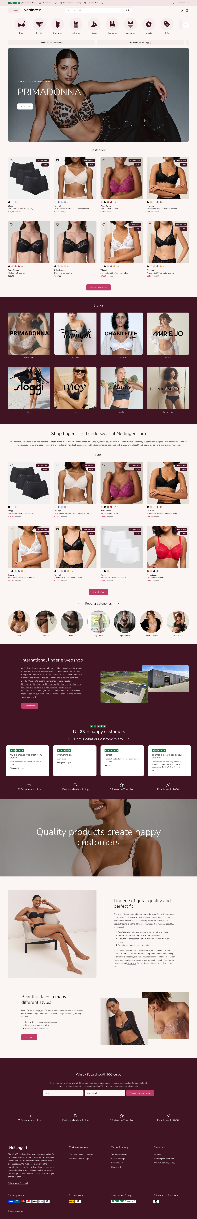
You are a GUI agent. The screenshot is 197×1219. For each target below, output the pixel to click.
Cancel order (116, 1167)
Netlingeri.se (38, 684)
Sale (98, 455)
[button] (98, 10)
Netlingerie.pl (75, 684)
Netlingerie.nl (27, 690)
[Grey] (65, 202)
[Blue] (58, 202)
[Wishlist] (181, 10)
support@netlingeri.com (163, 1158)
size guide (131, 963)
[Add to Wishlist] (11, 160)
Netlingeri (157, 1154)
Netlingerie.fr (52, 687)
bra (117, 956)
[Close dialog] (8, 1140)
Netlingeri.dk (26, 684)
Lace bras (29, 1037)
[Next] (186, 25)
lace (40, 1010)
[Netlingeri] (32, 10)
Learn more (30, 705)
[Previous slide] (68, 739)
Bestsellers (98, 150)
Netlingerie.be (65, 687)
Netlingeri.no (50, 684)
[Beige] (15, 202)
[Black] (9, 202)
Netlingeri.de (27, 687)
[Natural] (55, 202)
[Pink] (102, 202)
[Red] (111, 202)
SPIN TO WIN (29, 1205)
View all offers (98, 592)
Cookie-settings (118, 1158)
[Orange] (114, 266)
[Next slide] (128, 739)
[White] (12, 202)
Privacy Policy (117, 1162)
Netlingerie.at (39, 687)
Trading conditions (119, 1154)
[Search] (127, 10)
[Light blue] (62, 202)
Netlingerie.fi (62, 684)
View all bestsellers (98, 287)
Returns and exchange (79, 1158)
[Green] (108, 202)
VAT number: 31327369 (164, 1162)
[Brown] (161, 202)
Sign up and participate (140, 1093)
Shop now (25, 106)
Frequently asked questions (81, 1154)
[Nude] (65, 266)
